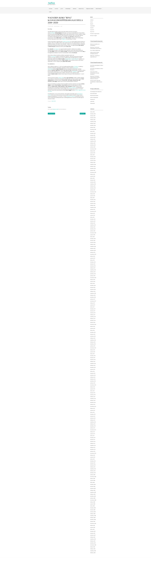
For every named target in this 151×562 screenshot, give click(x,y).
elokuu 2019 (92, 260)
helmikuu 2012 (92, 424)
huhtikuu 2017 (92, 314)
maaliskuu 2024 (93, 164)
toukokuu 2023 (92, 182)
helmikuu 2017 (92, 318)
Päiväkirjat (67, 8)
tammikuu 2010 (93, 472)
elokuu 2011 (92, 435)
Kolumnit (91, 27)
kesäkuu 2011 (92, 439)
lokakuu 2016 (92, 326)
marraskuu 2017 (93, 301)
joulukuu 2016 (92, 322)
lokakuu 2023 (92, 174)
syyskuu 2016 (92, 328)
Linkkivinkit (92, 101)
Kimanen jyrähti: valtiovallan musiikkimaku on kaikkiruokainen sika (96, 82)
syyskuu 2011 (92, 433)
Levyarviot (92, 29)
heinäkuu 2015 (92, 355)
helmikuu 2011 (92, 447)
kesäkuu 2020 (92, 240)
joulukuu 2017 (92, 299)
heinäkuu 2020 (92, 238)
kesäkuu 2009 (92, 486)
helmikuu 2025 (92, 143)
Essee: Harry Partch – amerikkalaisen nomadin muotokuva (94, 73)
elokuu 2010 (92, 459)
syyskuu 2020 (92, 234)
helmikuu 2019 (92, 271)
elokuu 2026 (92, 111)
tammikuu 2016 (93, 344)
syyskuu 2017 (92, 305)
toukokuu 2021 (92, 221)
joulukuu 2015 (92, 345)
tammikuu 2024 (93, 168)
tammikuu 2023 (93, 187)
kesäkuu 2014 (92, 373)
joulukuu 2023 (92, 170)
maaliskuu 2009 (93, 492)
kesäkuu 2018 (92, 287)
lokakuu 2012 (92, 408)
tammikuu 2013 (93, 402)
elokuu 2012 (92, 412)
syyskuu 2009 (92, 480)
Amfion (51, 3)
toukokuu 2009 (92, 488)
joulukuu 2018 (92, 275)
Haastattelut (92, 25)
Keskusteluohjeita (93, 93)
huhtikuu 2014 (92, 377)
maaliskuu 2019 (93, 269)
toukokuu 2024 (92, 160)
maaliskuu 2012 (93, 422)
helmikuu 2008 (92, 517)
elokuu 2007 (92, 529)
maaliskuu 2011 (93, 445)
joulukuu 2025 (92, 127)
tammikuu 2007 (93, 542)
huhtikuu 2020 (92, 244)
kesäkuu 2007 (92, 533)
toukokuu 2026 (92, 117)
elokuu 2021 (92, 217)
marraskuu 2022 (93, 191)
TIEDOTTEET (54, 101)
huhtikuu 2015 (92, 361)
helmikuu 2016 (92, 342)
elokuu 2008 (92, 505)
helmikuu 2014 (92, 379)
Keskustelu (81, 8)
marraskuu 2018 (93, 277)
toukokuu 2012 (92, 418)
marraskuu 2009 (93, 476)
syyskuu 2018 (92, 281)
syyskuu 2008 (92, 503)
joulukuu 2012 (92, 404)
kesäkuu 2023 (92, 180)
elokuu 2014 (92, 371)
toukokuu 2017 (92, 312)
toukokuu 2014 (92, 375)
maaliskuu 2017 (93, 316)
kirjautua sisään (56, 109)
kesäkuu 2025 (92, 135)
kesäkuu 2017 (92, 310)
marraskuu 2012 (93, 406)
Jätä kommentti (56, 26)
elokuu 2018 (92, 283)
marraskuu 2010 (93, 453)
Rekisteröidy (99, 8)
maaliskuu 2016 (93, 340)
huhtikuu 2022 (92, 205)
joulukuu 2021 (92, 209)
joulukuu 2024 (92, 146)
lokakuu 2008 (92, 502)
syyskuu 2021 (92, 215)
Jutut (62, 8)
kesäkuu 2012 (92, 416)
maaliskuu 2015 (93, 363)
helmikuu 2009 (92, 494)
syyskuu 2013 (92, 388)
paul (61, 26)
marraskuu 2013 (93, 384)
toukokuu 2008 (92, 511)
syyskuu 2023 (92, 176)
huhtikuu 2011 (92, 443)
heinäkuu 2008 (92, 507)
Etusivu (50, 8)
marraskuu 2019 (93, 254)
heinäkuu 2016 (92, 332)
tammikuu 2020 (93, 250)
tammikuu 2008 (93, 519)
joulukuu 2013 (92, 383)
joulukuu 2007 (92, 521)
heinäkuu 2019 (92, 262)
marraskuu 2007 (93, 523)
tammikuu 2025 (93, 145)
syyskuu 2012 (92, 410)
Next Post (82, 113)
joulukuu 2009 (92, 474)
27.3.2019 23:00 (50, 26)
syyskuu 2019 (92, 258)
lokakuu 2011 (92, 431)
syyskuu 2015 (92, 351)
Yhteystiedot (92, 103)
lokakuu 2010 (92, 455)
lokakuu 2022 (92, 193)
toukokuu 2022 (92, 203)
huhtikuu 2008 (92, 513)
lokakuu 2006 (92, 546)
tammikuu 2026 (93, 125)
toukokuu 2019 (92, 265)
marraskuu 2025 (93, 129)
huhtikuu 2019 (92, 267)
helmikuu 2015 (92, 365)
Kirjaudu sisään (89, 8)
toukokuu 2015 (92, 359)
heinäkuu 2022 (92, 199)
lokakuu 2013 (92, 386)
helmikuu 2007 (92, 541)
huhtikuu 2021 (92, 223)
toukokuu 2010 (92, 464)
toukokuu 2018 (92, 289)
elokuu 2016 (92, 330)
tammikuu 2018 (93, 297)
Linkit (50, 11)
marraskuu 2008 (93, 500)
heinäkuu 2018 (92, 285)
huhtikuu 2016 (92, 338)
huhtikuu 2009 (92, 490)
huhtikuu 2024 (92, 162)
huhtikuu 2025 (92, 139)
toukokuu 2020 (92, 242)
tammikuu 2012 (93, 425)
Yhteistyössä (92, 99)
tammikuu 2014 (93, 381)
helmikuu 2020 (92, 248)
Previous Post (51, 113)
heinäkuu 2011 (92, 437)
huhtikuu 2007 (92, 537)
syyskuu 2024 (92, 152)
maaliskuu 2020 (93, 246)
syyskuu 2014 (92, 369)
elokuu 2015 (92, 353)
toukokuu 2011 (92, 441)
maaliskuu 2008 (93, 515)
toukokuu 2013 (92, 394)
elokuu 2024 (92, 154)
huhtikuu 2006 (92, 548)
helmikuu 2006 (92, 552)
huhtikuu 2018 (92, 291)
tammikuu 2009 (93, 496)
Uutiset (56, 8)
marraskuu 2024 (93, 148)
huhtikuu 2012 (92, 420)
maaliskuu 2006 (93, 550)
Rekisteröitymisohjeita (94, 95)
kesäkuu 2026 (92, 115)
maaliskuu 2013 (93, 398)
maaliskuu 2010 (93, 468)
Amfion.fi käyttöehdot (94, 97)
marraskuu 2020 (93, 232)
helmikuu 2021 (92, 226)
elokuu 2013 (92, 390)
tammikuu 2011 (93, 449)
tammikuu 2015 (93, 367)
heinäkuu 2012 (92, 414)
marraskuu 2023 (93, 172)
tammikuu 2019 (93, 273)
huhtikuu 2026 (92, 119)
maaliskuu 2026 (93, 121)
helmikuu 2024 (92, 166)
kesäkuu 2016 (92, 334)
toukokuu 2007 (92, 535)
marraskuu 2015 (93, 347)
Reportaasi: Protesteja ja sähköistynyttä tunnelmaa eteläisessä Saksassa (95, 77)
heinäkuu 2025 (92, 133)
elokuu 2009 (92, 482)
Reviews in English (93, 35)
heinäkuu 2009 (92, 484)
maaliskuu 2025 (93, 141)
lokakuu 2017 (92, 303)
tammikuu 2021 (93, 228)
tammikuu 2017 (93, 320)
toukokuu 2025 (92, 137)
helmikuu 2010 (92, 470)
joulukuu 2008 (92, 498)
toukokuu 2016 (92, 336)
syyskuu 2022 (92, 195)
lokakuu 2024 (92, 150)
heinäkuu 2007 (92, 531)
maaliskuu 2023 (93, 184)
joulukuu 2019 (92, 252)
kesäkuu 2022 (92, 201)
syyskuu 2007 (92, 527)
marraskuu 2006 (93, 544)
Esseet (91, 21)
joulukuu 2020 (92, 230)
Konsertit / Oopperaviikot (94, 33)
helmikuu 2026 (92, 123)
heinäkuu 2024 (92, 156)
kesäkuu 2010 (92, 463)
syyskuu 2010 (92, 457)
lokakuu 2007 (92, 525)
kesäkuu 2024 (92, 158)
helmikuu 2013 (92, 400)
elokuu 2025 (92, 131)
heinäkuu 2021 (92, 219)
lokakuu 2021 (92, 213)
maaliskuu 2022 (93, 207)
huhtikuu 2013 (92, 396)
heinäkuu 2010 (92, 461)
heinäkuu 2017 (92, 308)
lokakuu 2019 (92, 256)
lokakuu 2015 (92, 349)
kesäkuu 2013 (92, 392)
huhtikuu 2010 (92, 466)
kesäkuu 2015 (92, 357)
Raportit (91, 23)
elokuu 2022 (92, 197)
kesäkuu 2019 (92, 264)
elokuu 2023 (92, 178)
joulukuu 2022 (92, 189)
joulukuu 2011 (92, 427)
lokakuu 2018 (92, 279)
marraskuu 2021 (93, 211)
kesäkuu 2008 (92, 509)
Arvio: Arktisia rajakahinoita (95, 50)
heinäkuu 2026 (92, 113)
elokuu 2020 (92, 236)
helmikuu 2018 (92, 295)
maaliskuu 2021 (93, 225)
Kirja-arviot (92, 31)
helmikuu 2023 (92, 186)
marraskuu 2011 (93, 429)
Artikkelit (91, 20)
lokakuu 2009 (92, 478)
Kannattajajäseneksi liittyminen (96, 91)
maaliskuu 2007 (93, 539)
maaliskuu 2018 (93, 293)
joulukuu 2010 (92, 451)
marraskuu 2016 (93, 324)
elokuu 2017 (92, 306)
